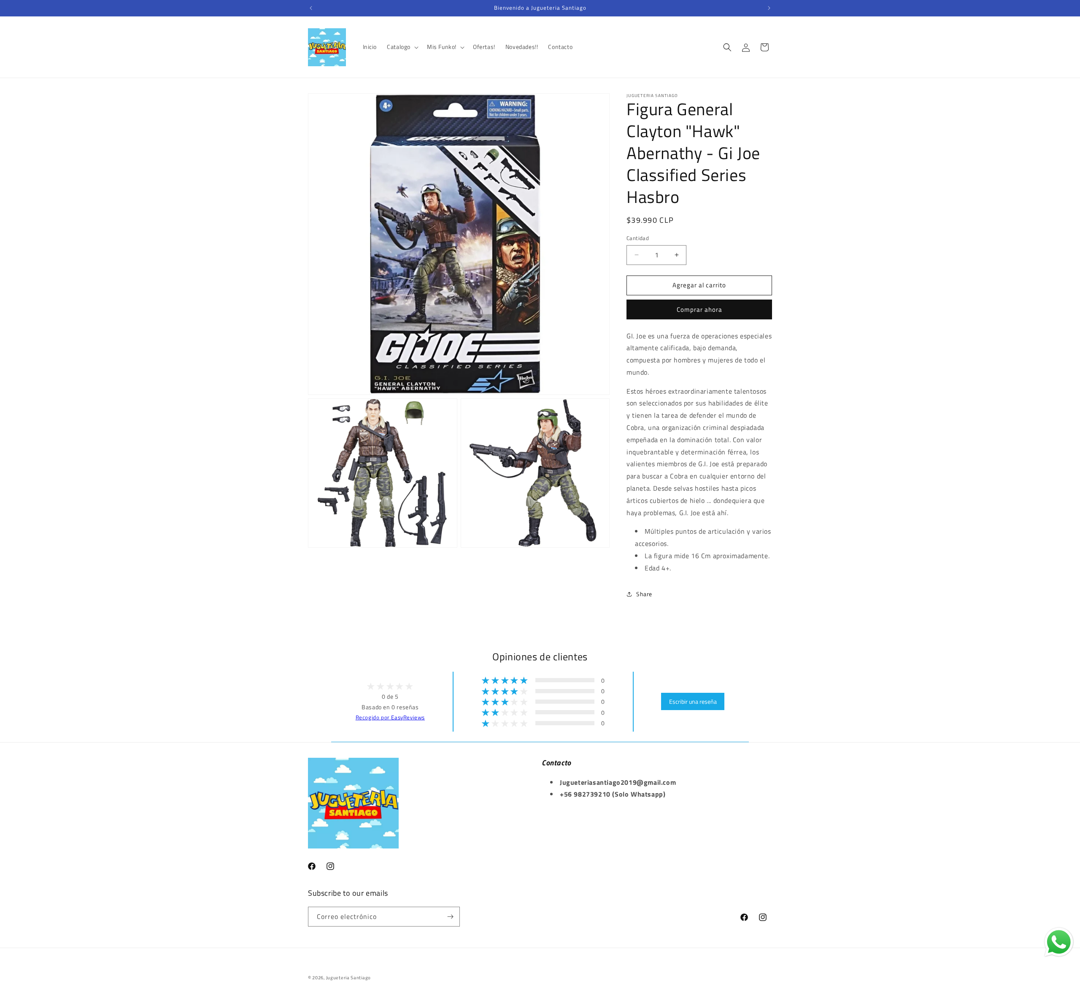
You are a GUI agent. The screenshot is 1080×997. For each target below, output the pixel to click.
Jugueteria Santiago (348, 977)
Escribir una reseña (693, 701)
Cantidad (637, 238)
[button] (402, 47)
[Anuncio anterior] (311, 8)
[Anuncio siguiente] (769, 8)
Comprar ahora (699, 309)
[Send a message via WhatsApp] (1059, 942)
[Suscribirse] (450, 917)
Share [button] (644, 593)
